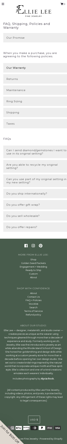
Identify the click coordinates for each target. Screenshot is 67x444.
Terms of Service (33, 311)
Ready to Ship (33, 270)
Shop (33, 259)
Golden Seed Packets (33, 263)
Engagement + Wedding (33, 266)
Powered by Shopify (51, 438)
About (33, 277)
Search (33, 307)
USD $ (34, 419)
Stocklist (33, 303)
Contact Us (33, 296)
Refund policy (33, 314)
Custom (33, 273)
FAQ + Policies (33, 300)
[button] (12, 432)
